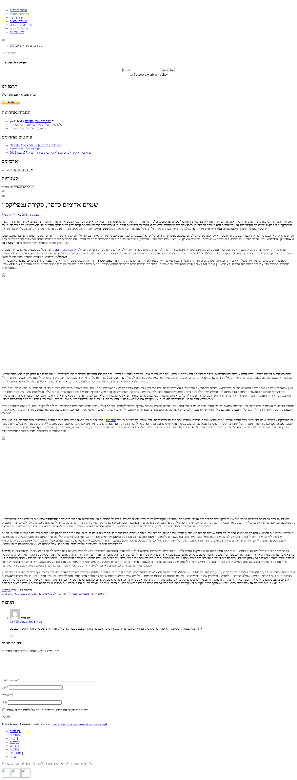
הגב (12, 635)
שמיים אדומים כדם (13, 593)
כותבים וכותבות (19, 14)
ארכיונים (7, 169)
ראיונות (15, 749)
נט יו (7, 763)
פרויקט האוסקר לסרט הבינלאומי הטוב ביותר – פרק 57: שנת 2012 (50, 152)
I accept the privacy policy (150, 74)
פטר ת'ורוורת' (68, 593)
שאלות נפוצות (18, 21)
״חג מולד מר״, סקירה (22, 128)
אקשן (94, 593)
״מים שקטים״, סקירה (38, 121)
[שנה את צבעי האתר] (3, 196)
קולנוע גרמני (34, 593)
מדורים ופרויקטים (21, 24)
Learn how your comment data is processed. (80, 724)
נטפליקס (83, 593)
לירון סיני (9, 214)
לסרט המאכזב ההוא (68, 249)
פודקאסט (16, 753)
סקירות (6, 590)
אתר (4, 702)
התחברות (15, 756)
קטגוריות (7, 187)
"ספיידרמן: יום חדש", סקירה (27, 124)
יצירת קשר (16, 17)
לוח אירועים (17, 32)
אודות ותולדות (18, 10)
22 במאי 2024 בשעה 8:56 (26, 621)
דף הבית (15, 731)
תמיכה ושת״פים (19, 28)
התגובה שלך (10, 680)
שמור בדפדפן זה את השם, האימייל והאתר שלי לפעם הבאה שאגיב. (47, 710)
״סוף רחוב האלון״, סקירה (25, 149)
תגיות (13, 738)
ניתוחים (15, 745)
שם (5, 687)
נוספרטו (111, 420)
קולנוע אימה (50, 593)
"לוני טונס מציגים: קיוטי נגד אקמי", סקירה (35, 145)
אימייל (7, 695)
